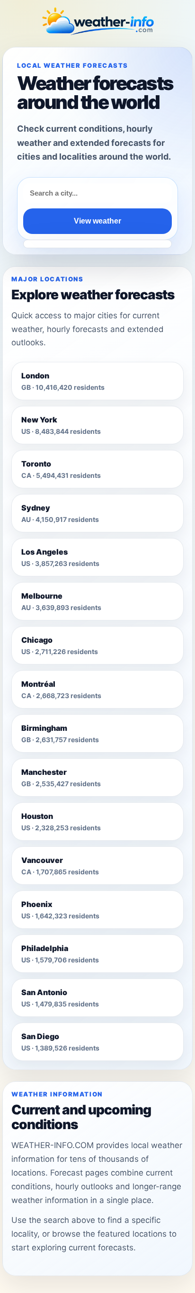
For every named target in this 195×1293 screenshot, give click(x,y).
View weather (97, 221)
